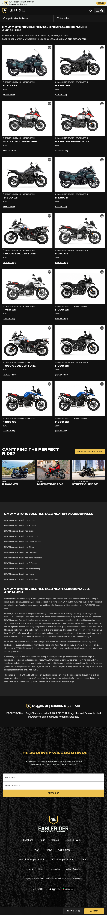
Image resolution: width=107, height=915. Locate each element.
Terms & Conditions (34, 869)
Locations (28, 840)
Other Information (73, 869)
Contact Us (64, 850)
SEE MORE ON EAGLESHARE (90, 452)
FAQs (37, 850)
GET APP (101, 3)
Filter (95, 911)
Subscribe (53, 793)
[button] (27, 71)
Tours (42, 840)
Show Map (72, 911)
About (49, 850)
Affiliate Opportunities (62, 860)
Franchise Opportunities (31, 860)
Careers (84, 860)
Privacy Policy (54, 869)
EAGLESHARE (73, 840)
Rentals (55, 840)
